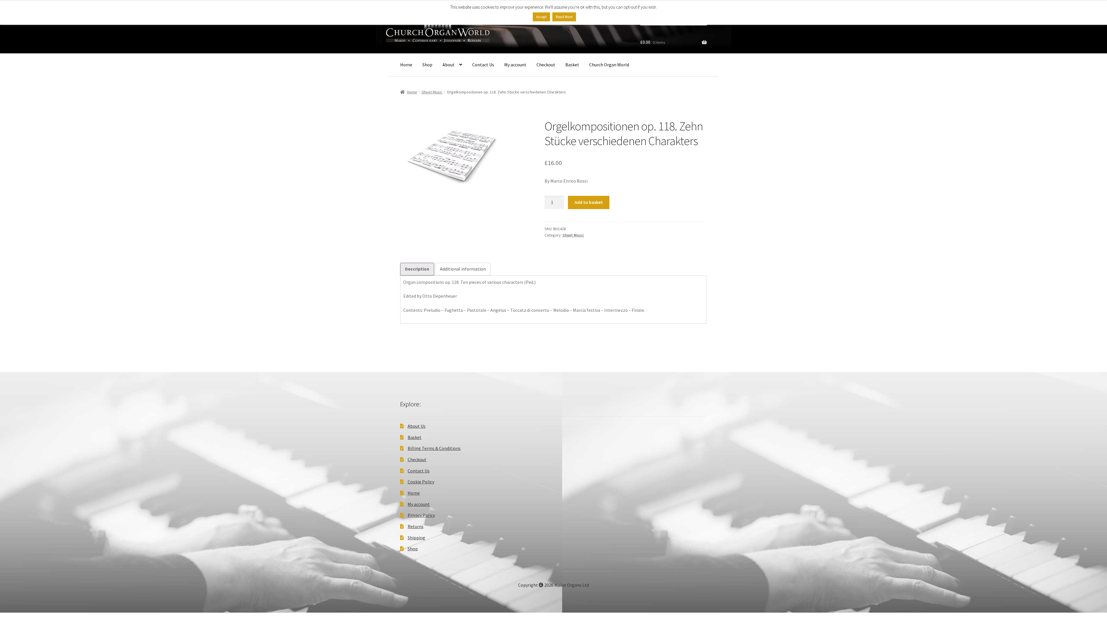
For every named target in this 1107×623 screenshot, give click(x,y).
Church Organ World (609, 64)
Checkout (545, 64)
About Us (417, 426)
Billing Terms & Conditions (434, 448)
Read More (564, 16)
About (449, 64)
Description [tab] (417, 269)
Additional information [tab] (463, 269)
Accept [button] (541, 16)
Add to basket (589, 202)
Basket (572, 64)
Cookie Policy (421, 482)
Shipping (416, 538)
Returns (415, 526)
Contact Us (483, 64)
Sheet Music (432, 92)
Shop (427, 64)
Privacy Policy (421, 515)
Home (406, 64)
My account (515, 64)
